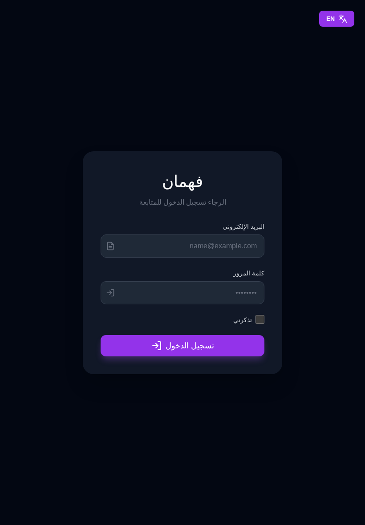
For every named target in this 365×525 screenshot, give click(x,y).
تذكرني (242, 319)
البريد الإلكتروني (243, 226)
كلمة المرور (248, 273)
